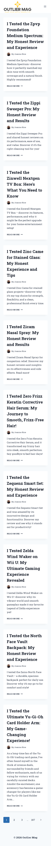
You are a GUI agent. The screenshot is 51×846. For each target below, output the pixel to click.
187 (33, 819)
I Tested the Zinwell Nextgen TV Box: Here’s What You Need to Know (24, 184)
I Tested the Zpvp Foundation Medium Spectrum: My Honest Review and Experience (25, 35)
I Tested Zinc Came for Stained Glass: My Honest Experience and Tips (25, 263)
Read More (15, 86)
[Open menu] (45, 6)
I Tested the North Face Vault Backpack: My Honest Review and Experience (24, 647)
